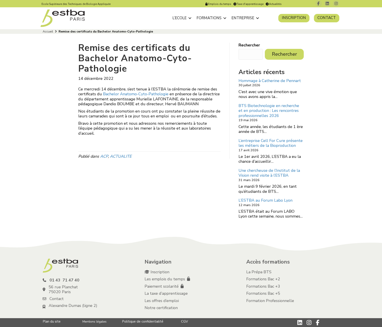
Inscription (294, 17)
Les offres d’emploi (162, 300)
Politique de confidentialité (142, 321)
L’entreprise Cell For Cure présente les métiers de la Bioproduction (271, 143)
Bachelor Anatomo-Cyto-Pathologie (135, 94)
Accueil (48, 31)
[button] (190, 18)
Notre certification (161, 307)
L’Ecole (179, 18)
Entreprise (242, 18)
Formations (209, 18)
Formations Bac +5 (263, 293)
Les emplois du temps (165, 279)
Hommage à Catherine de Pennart (270, 80)
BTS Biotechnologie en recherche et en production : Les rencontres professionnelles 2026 (269, 110)
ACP (104, 156)
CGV (184, 321)
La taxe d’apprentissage (166, 293)
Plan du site (52, 321)
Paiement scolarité (162, 286)
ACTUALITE (121, 156)
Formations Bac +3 (263, 286)
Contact (326, 17)
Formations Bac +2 (263, 279)
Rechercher (249, 45)
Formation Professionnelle (270, 300)
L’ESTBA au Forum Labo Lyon (265, 200)
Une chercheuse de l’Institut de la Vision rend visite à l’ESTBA (269, 173)
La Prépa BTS (258, 272)
